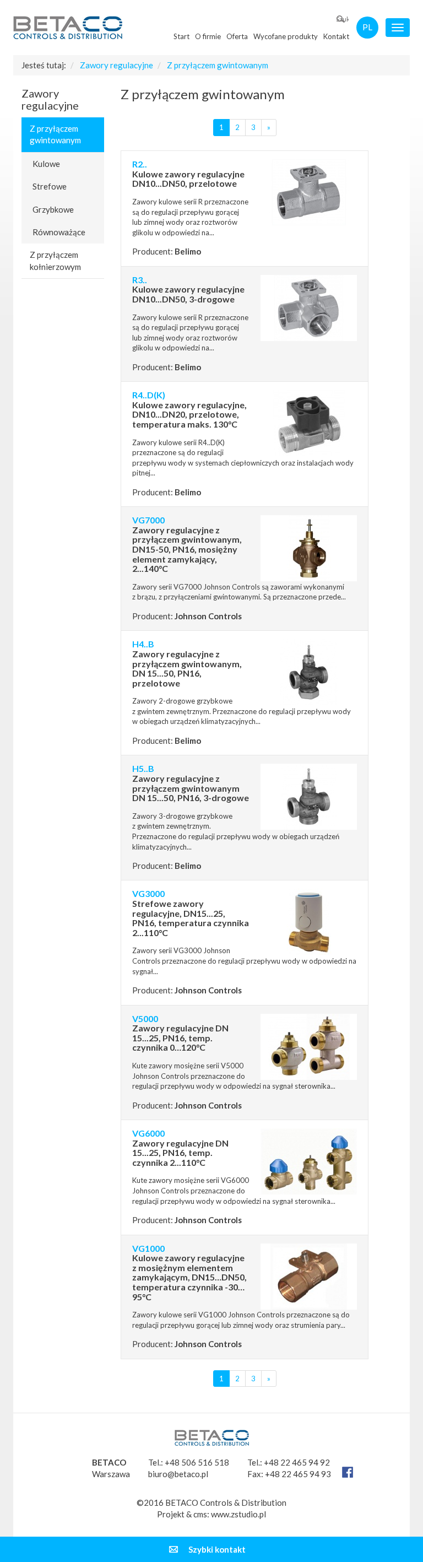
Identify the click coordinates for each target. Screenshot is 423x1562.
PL (367, 27)
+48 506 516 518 (197, 1462)
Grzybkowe (53, 209)
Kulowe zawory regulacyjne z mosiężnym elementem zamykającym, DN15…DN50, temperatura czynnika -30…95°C (189, 1273)
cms (200, 1514)
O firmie (208, 36)
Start (181, 36)
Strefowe (49, 186)
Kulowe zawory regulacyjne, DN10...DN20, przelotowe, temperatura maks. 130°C (189, 409)
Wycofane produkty (285, 36)
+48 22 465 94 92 (297, 1462)
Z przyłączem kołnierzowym (55, 260)
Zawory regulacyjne (116, 65)
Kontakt (336, 36)
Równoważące (58, 232)
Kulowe (46, 164)
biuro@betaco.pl (178, 1474)
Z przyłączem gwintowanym (217, 65)
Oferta (237, 36)
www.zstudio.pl (238, 1514)
